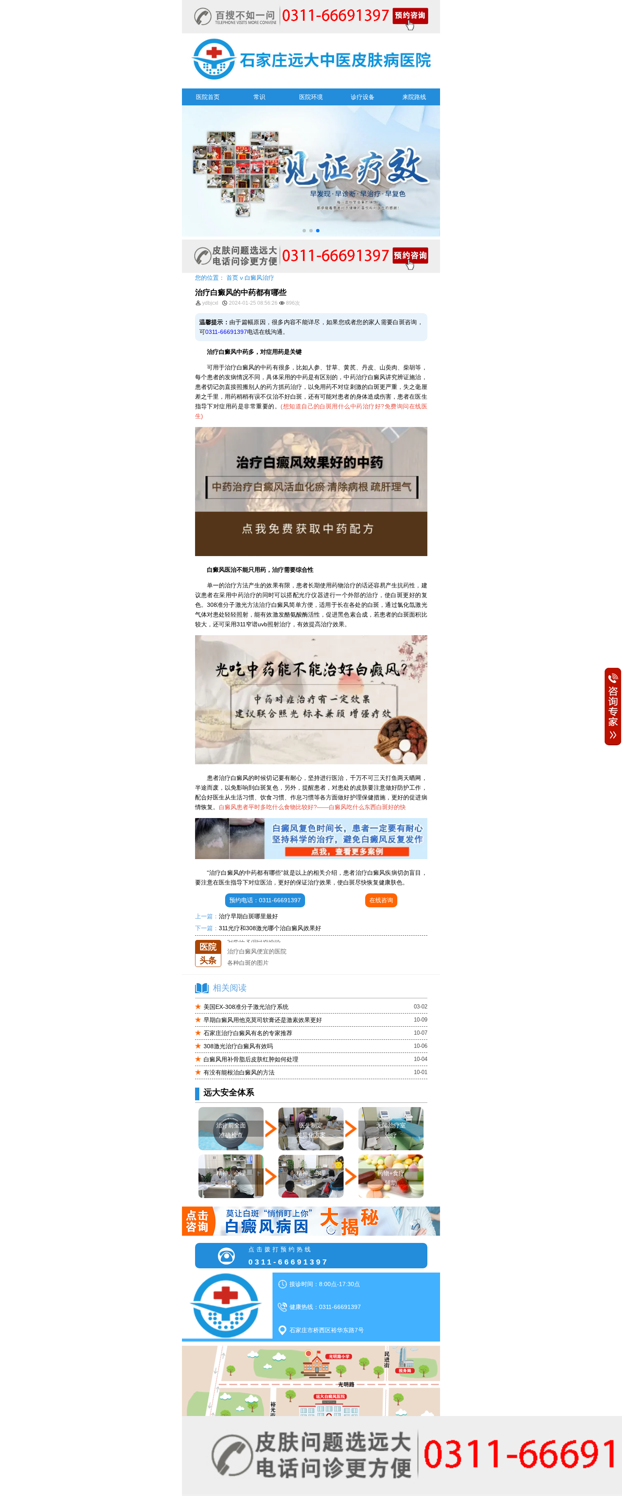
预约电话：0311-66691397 (265, 900)
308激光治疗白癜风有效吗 (238, 1046)
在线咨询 (381, 900)
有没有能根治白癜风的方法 (239, 1072)
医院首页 (208, 97)
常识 (259, 97)
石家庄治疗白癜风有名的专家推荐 (248, 1033)
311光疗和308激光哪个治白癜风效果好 (270, 928)
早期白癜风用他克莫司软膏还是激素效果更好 (263, 1020)
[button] (304, 230)
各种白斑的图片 (248, 951)
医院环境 (311, 97)
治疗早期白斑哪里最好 (248, 916)
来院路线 (414, 97)
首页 (232, 277)
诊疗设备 (362, 97)
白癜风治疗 (259, 277)
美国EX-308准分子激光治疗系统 (246, 1006)
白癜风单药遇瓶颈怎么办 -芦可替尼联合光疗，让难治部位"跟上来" (314, 962)
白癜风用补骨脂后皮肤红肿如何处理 (251, 1059)
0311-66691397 (226, 331)
